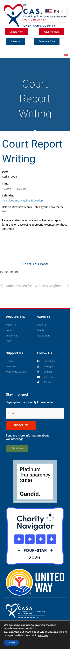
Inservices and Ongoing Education (22, 200)
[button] (66, 54)
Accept (11, 642)
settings (43, 635)
